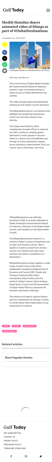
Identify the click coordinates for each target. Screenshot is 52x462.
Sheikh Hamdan (9, 331)
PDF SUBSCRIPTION (12, 433)
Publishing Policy (12, 444)
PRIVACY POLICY (11, 440)
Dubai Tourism (30, 326)
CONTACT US (9, 437)
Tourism (16, 326)
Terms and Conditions (15, 448)
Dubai (6, 326)
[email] (4, 70)
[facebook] (4, 52)
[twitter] (4, 58)
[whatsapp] (4, 64)
